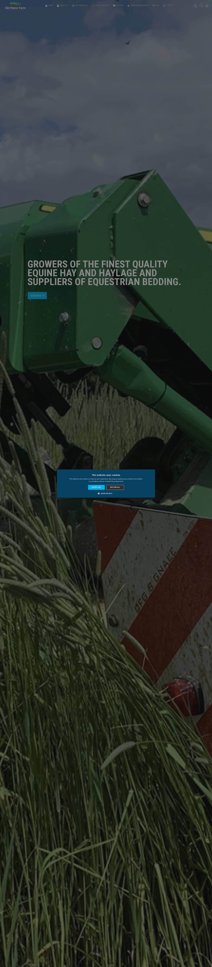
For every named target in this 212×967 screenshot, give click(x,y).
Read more (119, 481)
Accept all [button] (96, 487)
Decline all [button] (115, 487)
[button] (106, 493)
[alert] (106, 483)
